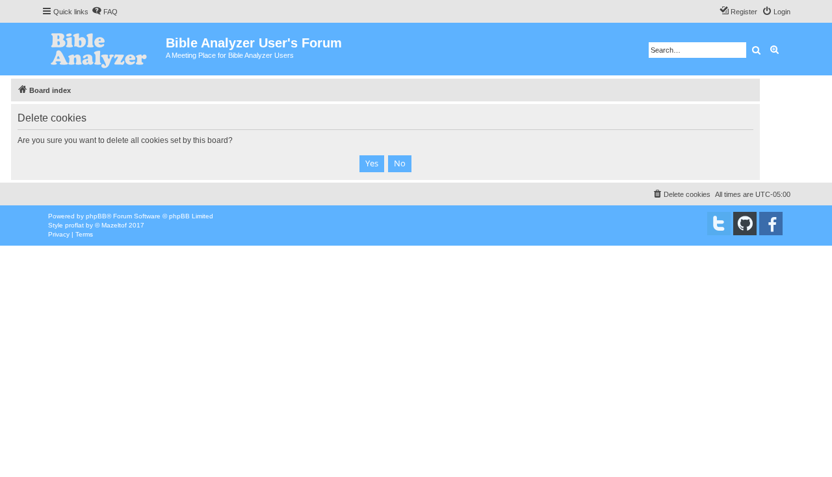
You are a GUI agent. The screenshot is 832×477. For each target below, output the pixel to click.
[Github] (745, 223)
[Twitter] (719, 223)
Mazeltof (114, 225)
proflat (74, 225)
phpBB (96, 216)
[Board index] (104, 49)
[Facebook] (771, 223)
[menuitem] (105, 11)
